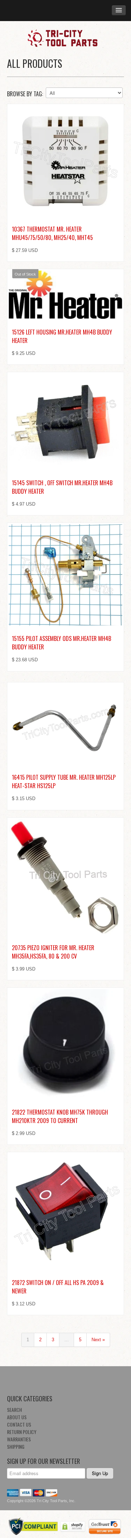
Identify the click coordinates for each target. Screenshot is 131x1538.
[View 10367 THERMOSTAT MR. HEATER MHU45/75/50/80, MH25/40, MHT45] (65, 160)
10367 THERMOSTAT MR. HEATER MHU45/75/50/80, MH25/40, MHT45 (52, 233)
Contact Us (19, 1424)
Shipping (15, 1446)
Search (14, 1409)
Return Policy (21, 1431)
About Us (17, 1417)
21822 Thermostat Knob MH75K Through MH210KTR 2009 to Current (60, 1116)
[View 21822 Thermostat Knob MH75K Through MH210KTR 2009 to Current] (65, 1044)
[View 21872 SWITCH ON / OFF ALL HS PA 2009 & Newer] (65, 1211)
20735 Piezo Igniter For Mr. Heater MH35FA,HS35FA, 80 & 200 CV (53, 951)
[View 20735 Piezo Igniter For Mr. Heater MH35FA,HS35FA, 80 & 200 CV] (65, 877)
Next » (98, 1339)
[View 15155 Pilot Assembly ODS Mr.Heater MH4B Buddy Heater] (65, 574)
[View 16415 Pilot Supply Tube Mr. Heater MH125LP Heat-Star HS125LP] (65, 724)
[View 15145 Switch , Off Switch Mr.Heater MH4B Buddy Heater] (65, 421)
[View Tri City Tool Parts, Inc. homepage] (65, 37)
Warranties (19, 1439)
